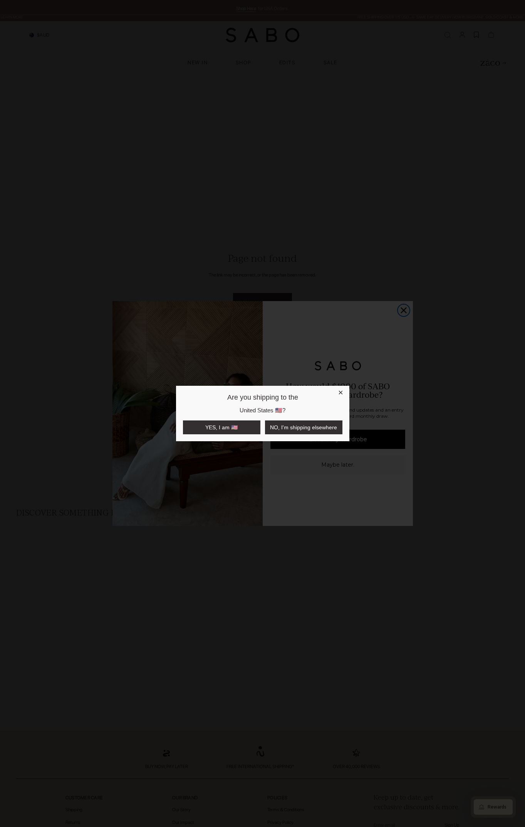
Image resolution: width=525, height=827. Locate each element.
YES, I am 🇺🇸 (221, 427)
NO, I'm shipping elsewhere (303, 427)
